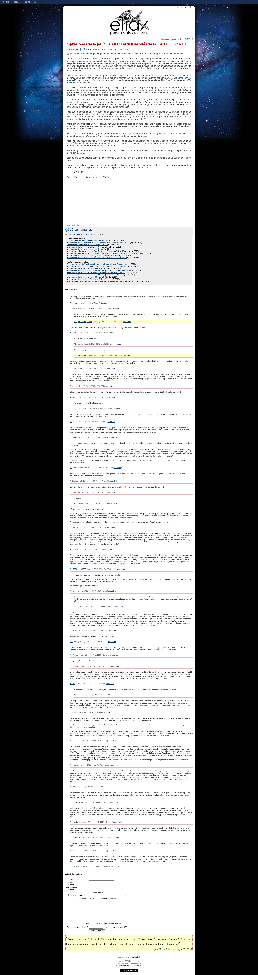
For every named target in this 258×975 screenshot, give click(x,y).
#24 (71, 802)
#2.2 (75, 355)
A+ (191, 7)
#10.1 (76, 503)
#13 (71, 569)
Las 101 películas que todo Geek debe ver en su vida (89, 240)
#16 (71, 642)
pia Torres (77, 866)
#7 (71, 437)
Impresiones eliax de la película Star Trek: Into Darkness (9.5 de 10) (96, 251)
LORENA (76, 802)
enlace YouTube (104, 177)
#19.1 (76, 695)
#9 (71, 481)
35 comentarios (80, 229)
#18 (71, 666)
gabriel (75, 822)
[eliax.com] (129, 21)
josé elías (85, 49)
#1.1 (75, 322)
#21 (71, 741)
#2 (71, 333)
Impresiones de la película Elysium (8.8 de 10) (86, 279)
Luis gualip (77, 838)
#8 (71, 468)
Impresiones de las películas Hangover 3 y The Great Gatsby (93, 255)
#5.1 (75, 408)
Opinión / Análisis (90, 234)
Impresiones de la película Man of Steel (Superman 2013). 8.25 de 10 (96, 266)
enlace (89, 322)
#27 (71, 851)
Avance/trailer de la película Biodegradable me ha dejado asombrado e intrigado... (102, 281)
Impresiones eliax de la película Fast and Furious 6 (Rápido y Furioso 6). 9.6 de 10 (102, 253)
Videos (100, 234)
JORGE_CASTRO (79, 569)
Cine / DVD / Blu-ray (75, 234)
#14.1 (76, 606)
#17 (71, 655)
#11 (71, 527)
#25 (71, 822)
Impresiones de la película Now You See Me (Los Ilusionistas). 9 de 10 (97, 258)
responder (116, 308)
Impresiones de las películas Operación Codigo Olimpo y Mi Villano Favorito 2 (100, 270)
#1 (71, 308)
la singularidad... (134, 957)
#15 (71, 630)
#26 (71, 838)
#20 (71, 713)
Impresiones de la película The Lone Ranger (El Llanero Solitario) (95, 275)
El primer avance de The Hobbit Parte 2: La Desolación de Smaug (95, 264)
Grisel (75, 851)
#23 (71, 787)
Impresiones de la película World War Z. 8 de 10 (87, 268)
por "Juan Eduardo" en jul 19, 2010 (173, 949)
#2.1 (75, 344)
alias (74, 741)
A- (186, 7)
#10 (71, 492)
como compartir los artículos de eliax (129, 966)
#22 (71, 765)
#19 (71, 684)
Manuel (75, 437)
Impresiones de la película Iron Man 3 (83, 249)
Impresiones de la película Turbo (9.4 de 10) (86, 277)
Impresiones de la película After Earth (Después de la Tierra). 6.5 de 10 (125, 44)
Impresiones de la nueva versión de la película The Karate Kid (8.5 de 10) (98, 242)
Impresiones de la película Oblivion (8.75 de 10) (87, 247)
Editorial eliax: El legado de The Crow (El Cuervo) (88, 245)
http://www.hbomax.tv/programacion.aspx (96, 861)
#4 (71, 386)
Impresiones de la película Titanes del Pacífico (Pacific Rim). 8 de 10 (96, 273)
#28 (71, 866)
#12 (71, 549)
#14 (71, 591)
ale (74, 684)
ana (74, 713)
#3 (71, 368)
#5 (71, 397)
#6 (71, 422)
